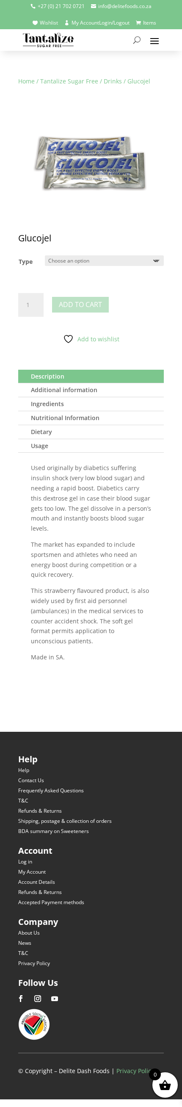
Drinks (113, 81)
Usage (39, 446)
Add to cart (80, 304)
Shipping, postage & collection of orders (65, 821)
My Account (32, 871)
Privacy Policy (34, 963)
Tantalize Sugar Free (69, 81)
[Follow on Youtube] (54, 998)
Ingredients (47, 404)
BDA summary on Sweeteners (53, 831)
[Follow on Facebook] (21, 998)
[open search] (137, 40)
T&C (23, 800)
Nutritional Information (65, 418)
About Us (29, 932)
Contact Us (31, 780)
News (24, 942)
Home (26, 81)
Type (26, 261)
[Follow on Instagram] (37, 998)
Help (23, 770)
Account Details (36, 882)
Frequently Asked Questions (51, 790)
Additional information (64, 390)
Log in (25, 861)
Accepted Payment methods (51, 902)
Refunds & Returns (40, 810)
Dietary (41, 432)
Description (47, 376)
